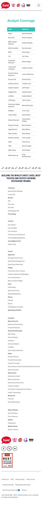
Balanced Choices (14, 290)
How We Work (12, 228)
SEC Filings (11, 334)
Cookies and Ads (8, 485)
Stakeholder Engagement (16, 261)
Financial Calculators (14, 360)
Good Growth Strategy (15, 191)
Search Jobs (12, 244)
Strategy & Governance (15, 258)
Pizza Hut (11, 204)
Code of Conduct (13, 386)
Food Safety (12, 287)
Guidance (11, 340)
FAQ (12, 479)
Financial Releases (14, 328)
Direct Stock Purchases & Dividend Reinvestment (24, 366)
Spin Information (13, 370)
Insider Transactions (14, 392)
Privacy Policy (20, 479)
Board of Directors (14, 379)
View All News (13, 413)
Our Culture (12, 225)
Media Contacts (13, 429)
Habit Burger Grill (13, 211)
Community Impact (14, 277)
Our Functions (12, 231)
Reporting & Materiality (15, 264)
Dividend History (13, 357)
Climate (10, 300)
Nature (10, 304)
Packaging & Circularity (15, 307)
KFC (9, 201)
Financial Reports (13, 344)
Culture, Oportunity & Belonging (18, 274)
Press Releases (13, 416)
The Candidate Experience (16, 238)
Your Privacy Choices (9, 490)
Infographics (12, 423)
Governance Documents (16, 383)
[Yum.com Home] (15, 5)
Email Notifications (14, 402)
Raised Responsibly (14, 294)
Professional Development (16, 234)
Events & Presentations (15, 324)
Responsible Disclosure (22, 485)
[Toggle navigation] (38, 5)
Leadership (11, 194)
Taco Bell (11, 207)
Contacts (11, 399)
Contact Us (5, 479)
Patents (24, 490)
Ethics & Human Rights (15, 281)
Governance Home (14, 376)
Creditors (11, 347)
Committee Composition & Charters (19, 389)
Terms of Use (30, 479)
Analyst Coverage (13, 363)
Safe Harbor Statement (15, 350)
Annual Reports (13, 337)
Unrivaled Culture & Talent (16, 271)
